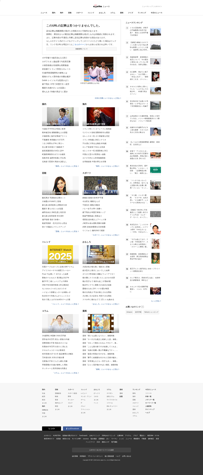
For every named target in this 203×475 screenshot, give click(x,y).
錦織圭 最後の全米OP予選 (92, 198)
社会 (43, 393)
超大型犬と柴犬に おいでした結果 (96, 270)
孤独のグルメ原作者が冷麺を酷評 (56, 76)
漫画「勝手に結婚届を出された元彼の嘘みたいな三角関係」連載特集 (100, 357)
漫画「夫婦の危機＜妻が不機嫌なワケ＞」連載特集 (100, 350)
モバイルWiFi (76, 439)
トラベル (110, 403)
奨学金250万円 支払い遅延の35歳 (55, 339)
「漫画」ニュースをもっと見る (106, 369)
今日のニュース (156, 13)
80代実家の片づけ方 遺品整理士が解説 (57, 354)
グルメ (83, 406)
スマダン (110, 393)
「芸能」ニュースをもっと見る (65, 231)
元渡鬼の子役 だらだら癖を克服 (54, 361)
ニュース (44, 13)
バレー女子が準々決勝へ (92, 209)
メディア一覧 (149, 400)
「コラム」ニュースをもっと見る (64, 373)
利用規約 (83, 456)
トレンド (91, 13)
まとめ (44, 403)
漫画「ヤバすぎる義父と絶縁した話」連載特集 (100, 339)
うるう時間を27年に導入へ (53, 143)
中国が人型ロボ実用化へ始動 (94, 154)
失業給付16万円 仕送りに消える (55, 346)
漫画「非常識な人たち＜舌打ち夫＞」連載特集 (100, 361)
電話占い (143, 435)
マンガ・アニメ (86, 396)
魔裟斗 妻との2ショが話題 (52, 209)
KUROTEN (56, 435)
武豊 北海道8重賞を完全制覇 (93, 227)
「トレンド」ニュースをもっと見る (64, 304)
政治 (43, 400)
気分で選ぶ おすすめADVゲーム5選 (56, 299)
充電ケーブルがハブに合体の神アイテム (58, 267)
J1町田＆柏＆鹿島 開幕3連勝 (93, 223)
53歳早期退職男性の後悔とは (54, 73)
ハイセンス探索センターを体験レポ (56, 292)
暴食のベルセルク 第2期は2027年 (55, 278)
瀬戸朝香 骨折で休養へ (51, 219)
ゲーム (83, 400)
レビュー (84, 393)
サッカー (71, 400)
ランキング (142, 13)
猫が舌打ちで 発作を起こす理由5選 (96, 281)
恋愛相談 (102, 439)
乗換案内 (137, 439)
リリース (148, 393)
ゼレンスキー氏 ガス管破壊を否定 (96, 136)
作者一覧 (148, 396)
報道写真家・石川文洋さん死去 (54, 223)
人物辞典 (148, 406)
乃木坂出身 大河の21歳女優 (53, 357)
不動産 (144, 439)
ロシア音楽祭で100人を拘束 (93, 147)
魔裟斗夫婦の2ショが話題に (54, 88)
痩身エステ (105, 442)
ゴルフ (70, 403)
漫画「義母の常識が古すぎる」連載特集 (98, 354)
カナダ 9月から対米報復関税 (93, 158)
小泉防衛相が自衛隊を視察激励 (55, 65)
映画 (56, 396)
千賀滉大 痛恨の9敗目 (91, 205)
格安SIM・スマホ (153, 435)
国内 (53, 13)
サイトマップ (149, 409)
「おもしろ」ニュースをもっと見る (104, 304)
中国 (43, 413)
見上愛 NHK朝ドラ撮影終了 (53, 147)
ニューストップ (147, 6)
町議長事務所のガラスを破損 (53, 154)
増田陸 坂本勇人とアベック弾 (94, 219)
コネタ (96, 396)
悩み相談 (94, 439)
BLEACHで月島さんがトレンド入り (56, 296)
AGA (98, 442)
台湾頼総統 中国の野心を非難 (94, 161)
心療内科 (120, 435)
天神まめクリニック (108, 435)
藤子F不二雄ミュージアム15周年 (55, 281)
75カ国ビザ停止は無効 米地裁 (94, 143)
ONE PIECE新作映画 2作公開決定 (55, 285)
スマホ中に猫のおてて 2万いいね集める (98, 299)
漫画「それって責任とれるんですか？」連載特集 (100, 343)
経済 (43, 396)
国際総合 (45, 410)
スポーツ (79, 13)
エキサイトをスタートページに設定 (101, 450)
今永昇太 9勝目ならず (91, 201)
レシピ (121, 439)
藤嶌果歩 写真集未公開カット (54, 198)
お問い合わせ (126, 456)
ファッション (85, 409)
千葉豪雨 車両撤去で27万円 (53, 140)
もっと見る (155, 301)
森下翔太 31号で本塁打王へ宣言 (55, 84)
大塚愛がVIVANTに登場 (51, 201)
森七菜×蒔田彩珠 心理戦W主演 (54, 205)
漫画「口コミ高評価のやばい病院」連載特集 (100, 365)
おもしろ (102, 13)
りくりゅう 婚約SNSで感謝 (93, 230)
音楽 (56, 400)
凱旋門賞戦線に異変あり (92, 216)
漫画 (121, 13)
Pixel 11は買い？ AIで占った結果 (55, 274)
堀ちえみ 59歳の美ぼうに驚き (55, 91)
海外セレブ (59, 403)
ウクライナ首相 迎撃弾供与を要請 (96, 132)
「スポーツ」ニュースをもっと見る (104, 235)
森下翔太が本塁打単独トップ (94, 212)
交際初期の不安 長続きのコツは (54, 343)
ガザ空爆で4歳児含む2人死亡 (54, 58)
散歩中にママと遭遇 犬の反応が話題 (96, 285)
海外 (61, 13)
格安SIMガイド (49, 439)
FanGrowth (83, 435)
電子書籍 (114, 442)
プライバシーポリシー (95, 456)
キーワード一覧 (150, 403)
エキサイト (158, 6)
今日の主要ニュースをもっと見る (107, 98)
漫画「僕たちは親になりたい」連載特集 (98, 336)
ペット (96, 403)
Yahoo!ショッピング (151, 312)
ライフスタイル (112, 400)
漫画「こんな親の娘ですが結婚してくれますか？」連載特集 (100, 346)
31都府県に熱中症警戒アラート (54, 136)
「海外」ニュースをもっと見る (106, 166)
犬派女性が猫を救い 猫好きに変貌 (96, 267)
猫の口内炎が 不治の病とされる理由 (96, 292)
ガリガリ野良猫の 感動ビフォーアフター (98, 274)
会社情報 (75, 456)
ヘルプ (147, 412)
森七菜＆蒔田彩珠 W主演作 (53, 216)
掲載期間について (81, 49)
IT (81, 403)
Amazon (129, 312)
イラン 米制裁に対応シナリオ (94, 140)
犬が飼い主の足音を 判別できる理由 (96, 296)
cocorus (86, 439)
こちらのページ (79, 44)
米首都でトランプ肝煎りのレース (56, 69)
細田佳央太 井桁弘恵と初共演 (54, 212)
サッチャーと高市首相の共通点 (54, 368)
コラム (112, 13)
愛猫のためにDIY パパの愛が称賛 (95, 288)
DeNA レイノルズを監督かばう (55, 80)
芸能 (69, 13)
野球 (69, 396)
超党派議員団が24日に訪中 (53, 151)
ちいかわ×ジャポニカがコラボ (54, 288)
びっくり (97, 393)
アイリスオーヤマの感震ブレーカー (56, 270)
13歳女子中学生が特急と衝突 (53, 129)
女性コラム (110, 396)
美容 (157, 439)
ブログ (135, 435)
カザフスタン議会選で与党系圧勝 (56, 61)
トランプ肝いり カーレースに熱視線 (96, 129)
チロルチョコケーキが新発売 (53, 350)
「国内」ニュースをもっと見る (65, 166)
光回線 (58, 439)
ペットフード (90, 442)
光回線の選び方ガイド (70, 435)
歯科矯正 (151, 439)
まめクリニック (94, 435)
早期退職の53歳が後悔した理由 (54, 365)
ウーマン (114, 439)
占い (107, 439)
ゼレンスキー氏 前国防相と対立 (95, 151)
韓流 (56, 406)
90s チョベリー (112, 406)
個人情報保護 (109, 456)
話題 (121, 396)
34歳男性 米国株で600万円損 (54, 336)
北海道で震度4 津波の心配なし (54, 161)
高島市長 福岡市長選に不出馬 (54, 158)
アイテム (128, 435)
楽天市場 (138, 312)
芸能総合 (58, 393)
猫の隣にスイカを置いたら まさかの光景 (98, 278)
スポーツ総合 (72, 393)
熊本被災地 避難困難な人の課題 (54, 132)
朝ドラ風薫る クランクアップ (54, 227)
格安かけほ (66, 439)
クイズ (130, 13)
